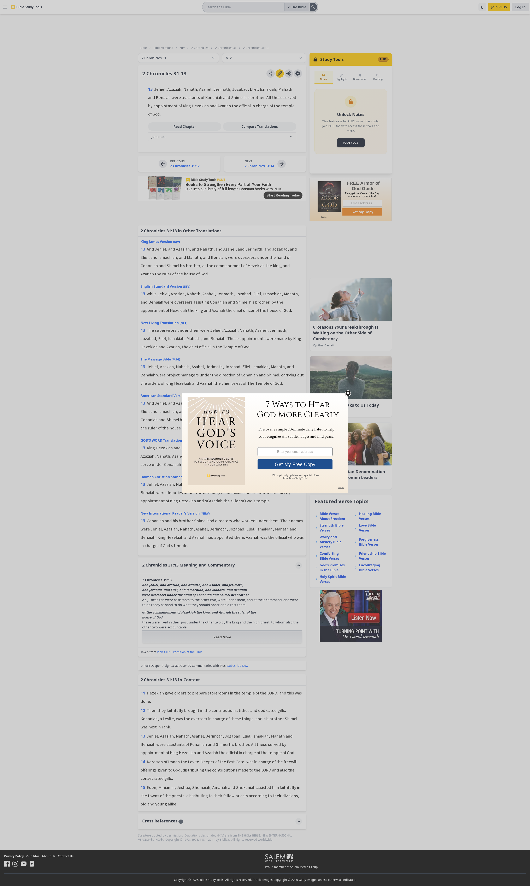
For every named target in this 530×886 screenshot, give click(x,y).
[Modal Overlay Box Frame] (265, 443)
